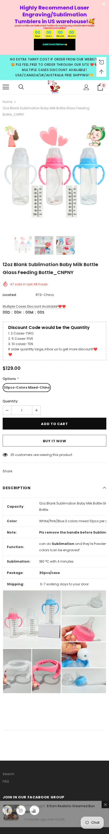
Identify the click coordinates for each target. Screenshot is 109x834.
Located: (10, 295)
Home (7, 102)
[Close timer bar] (104, 4)
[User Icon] (86, 87)
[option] (54, 176)
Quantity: (10, 401)
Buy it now (54, 441)
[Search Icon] (21, 87)
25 (12, 455)
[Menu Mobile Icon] (6, 87)
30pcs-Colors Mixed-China (27, 387)
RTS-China (45, 295)
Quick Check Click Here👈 (54, 44)
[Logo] (54, 86)
